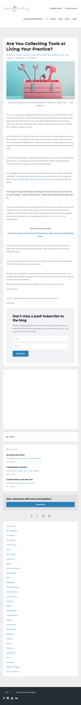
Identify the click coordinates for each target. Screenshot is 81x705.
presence (32, 483)
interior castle (27, 471)
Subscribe (20, 354)
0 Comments (32, 58)
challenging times (12, 458)
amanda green (12, 592)
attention (10, 634)
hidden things (17, 471)
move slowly (16, 483)
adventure (10, 559)
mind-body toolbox (14, 55)
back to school (12, 671)
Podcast (53, 19)
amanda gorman (13, 587)
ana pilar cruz (12, 596)
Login (74, 19)
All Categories (11, 531)
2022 (8, 549)
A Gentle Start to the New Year (19, 479)
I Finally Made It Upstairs (16, 467)
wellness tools (58, 55)
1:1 (46, 19)
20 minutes (10, 540)
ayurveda (10, 662)
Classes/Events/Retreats (33, 19)
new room (23, 458)
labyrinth (36, 471)
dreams (9, 471)
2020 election (11, 545)
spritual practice (29, 55)
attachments (11, 629)
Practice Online (71, 8)
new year (24, 483)
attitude (9, 639)
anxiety (9, 620)
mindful (8, 483)
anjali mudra (11, 610)
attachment (11, 624)
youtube (38, 458)
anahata (9, 601)
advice (8, 563)
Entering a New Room (15, 455)
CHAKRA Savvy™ (56, 8)
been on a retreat (47, 176)
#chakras (10, 535)
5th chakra (10, 554)
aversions (10, 648)
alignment (10, 582)
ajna (8, 578)
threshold (31, 458)
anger (8, 606)
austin (8, 643)
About (67, 19)
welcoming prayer (44, 55)
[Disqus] (40, 399)
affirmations (11, 573)
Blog (60, 19)
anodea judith (11, 615)
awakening (10, 653)
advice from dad (12, 568)
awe (8, 657)
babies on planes (13, 667)
